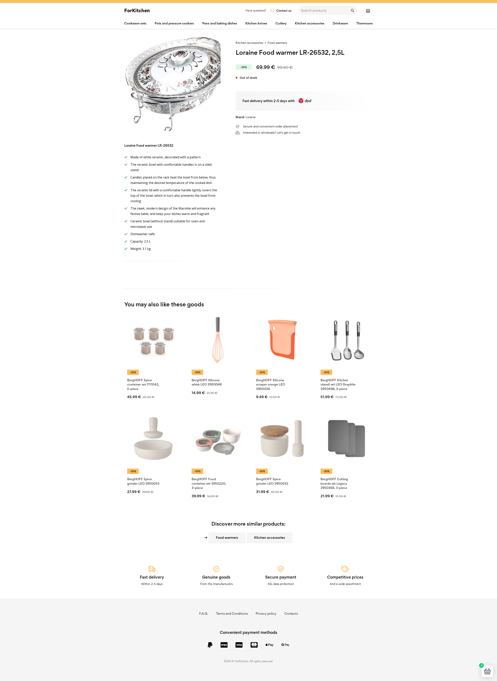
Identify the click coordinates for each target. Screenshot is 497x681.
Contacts (291, 613)
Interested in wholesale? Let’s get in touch (271, 132)
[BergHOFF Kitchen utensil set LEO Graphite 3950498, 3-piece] (347, 340)
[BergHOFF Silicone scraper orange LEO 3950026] (282, 340)
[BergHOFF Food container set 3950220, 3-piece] (218, 438)
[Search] (352, 10)
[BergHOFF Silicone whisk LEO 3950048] (218, 340)
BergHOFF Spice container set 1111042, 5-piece (143, 384)
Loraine (251, 117)
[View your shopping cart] (370, 10)
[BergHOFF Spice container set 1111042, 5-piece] (153, 340)
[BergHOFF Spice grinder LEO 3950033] (153, 438)
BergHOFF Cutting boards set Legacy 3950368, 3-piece (334, 483)
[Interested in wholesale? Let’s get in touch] (239, 132)
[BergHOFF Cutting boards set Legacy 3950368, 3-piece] (347, 438)
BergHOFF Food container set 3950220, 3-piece (209, 483)
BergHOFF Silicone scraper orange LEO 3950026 (270, 384)
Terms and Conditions (232, 613)
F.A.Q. (203, 613)
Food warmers (277, 43)
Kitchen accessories (249, 43)
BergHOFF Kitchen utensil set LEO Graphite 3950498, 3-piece (338, 384)
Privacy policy (266, 613)
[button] (219, 399)
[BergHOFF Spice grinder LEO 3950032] (282, 438)
